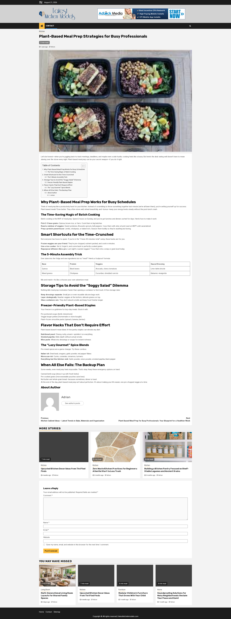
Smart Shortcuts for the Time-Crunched (59, 175)
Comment (48, 495)
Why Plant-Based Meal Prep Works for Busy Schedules (64, 169)
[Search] (190, 26)
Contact (50, 26)
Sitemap (57, 612)
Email (46, 530)
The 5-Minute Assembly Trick (57, 177)
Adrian (53, 47)
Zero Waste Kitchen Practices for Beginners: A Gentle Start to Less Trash (115, 470)
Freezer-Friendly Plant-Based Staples (60, 182)
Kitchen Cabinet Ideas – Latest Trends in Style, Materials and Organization (72, 419)
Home (159, 590)
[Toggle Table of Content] (82, 166)
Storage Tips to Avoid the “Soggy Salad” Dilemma (62, 180)
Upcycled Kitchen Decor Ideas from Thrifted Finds (95, 594)
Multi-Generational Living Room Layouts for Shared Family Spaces (57, 595)
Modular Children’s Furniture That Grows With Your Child (133, 594)
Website (46, 537)
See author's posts (72, 403)
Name (46, 523)
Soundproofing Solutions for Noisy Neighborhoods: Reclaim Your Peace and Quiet (172, 595)
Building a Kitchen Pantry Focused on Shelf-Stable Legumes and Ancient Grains (166, 470)
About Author (52, 193)
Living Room (45, 590)
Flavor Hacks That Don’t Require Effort (58, 185)
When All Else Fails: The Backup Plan (57, 190)
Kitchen (42, 31)
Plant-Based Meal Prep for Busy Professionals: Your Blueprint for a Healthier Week (154, 419)
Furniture (122, 590)
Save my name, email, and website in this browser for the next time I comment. (77, 545)
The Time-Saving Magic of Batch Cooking (62, 172)
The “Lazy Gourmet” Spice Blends (59, 187)
